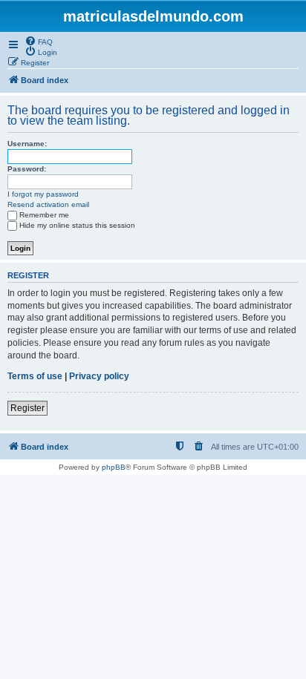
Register (27, 408)
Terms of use (34, 376)
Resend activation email (48, 204)
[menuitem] (39, 41)
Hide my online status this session (77, 225)
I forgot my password (43, 194)
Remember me (44, 215)
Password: (26, 169)
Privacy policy (99, 376)
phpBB (114, 467)
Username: (27, 144)
